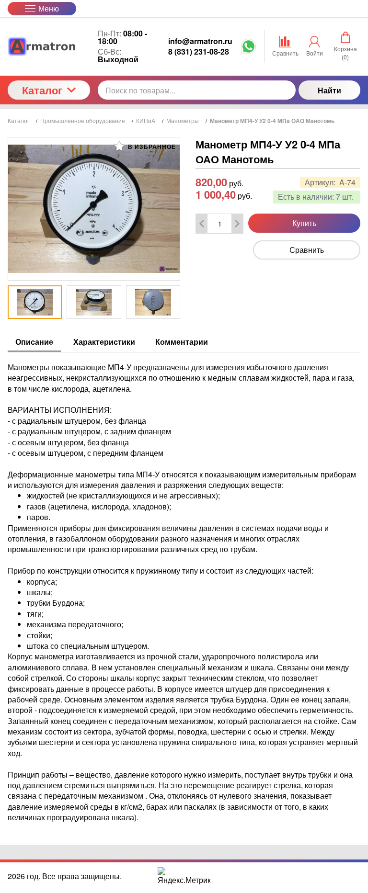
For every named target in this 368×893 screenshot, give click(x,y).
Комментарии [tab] (181, 341)
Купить (304, 222)
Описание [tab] (34, 341)
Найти (329, 90)
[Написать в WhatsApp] (248, 49)
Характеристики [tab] (104, 341)
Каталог (42, 90)
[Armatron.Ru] (49, 46)
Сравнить (306, 249)
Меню (48, 8)
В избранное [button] (151, 146)
